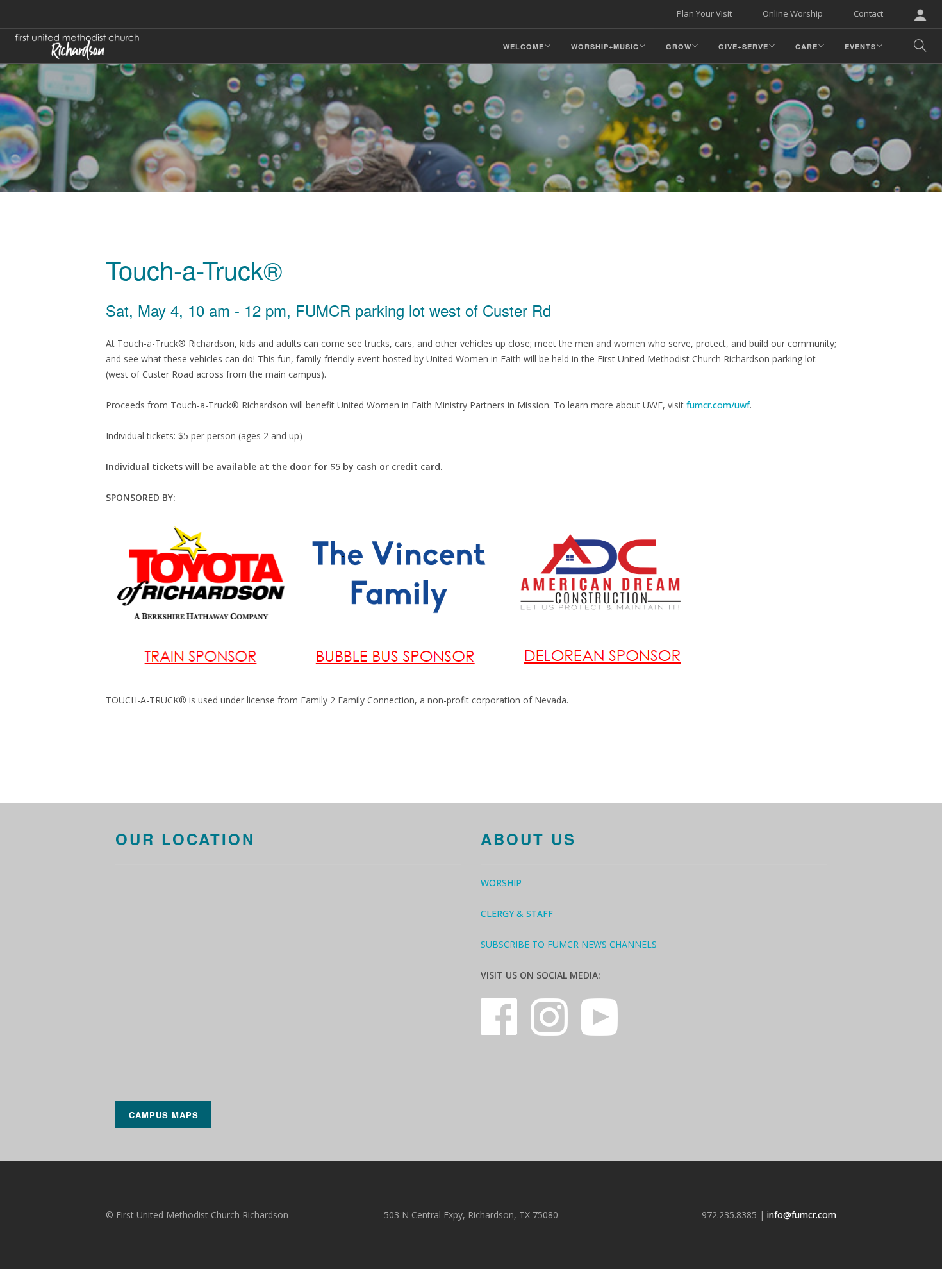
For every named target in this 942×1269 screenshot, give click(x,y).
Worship (501, 883)
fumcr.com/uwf (718, 405)
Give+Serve (743, 46)
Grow (678, 46)
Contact (868, 13)
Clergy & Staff (517, 913)
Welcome (523, 46)
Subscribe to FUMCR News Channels (569, 944)
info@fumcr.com (801, 1215)
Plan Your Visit (704, 13)
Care (806, 46)
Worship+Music (605, 46)
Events (860, 46)
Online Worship (793, 13)
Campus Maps (164, 1115)
